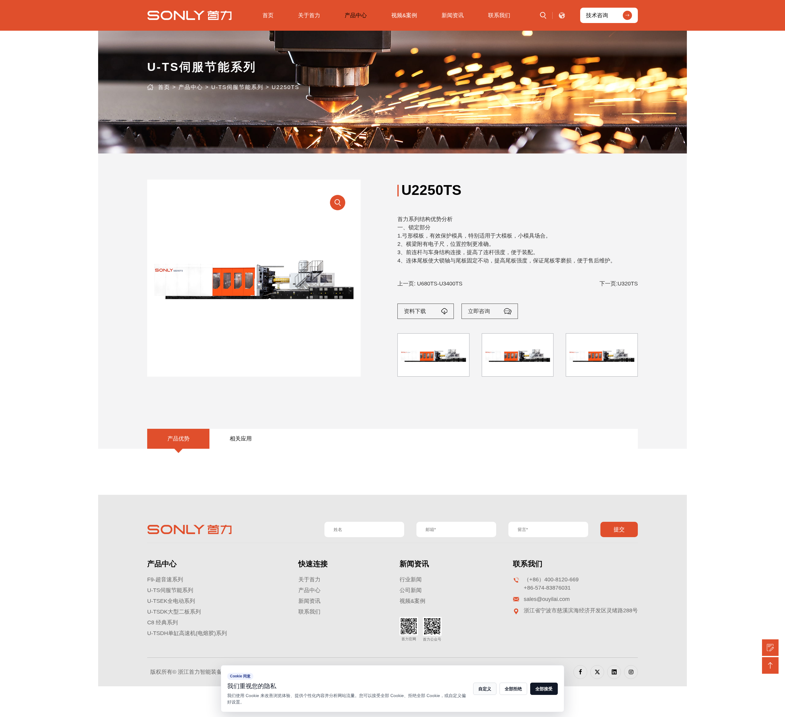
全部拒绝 (513, 688)
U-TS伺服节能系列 (237, 87)
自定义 (484, 688)
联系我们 (499, 15)
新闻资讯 (453, 15)
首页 (268, 15)
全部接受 (544, 688)
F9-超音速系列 (165, 579)
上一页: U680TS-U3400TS (429, 284)
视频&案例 (404, 15)
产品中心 (356, 15)
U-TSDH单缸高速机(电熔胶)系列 (187, 633)
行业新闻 (411, 579)
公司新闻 (411, 590)
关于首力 (309, 15)
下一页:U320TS (618, 284)
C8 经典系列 (162, 622)
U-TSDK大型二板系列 (174, 612)
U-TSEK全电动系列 (171, 601)
